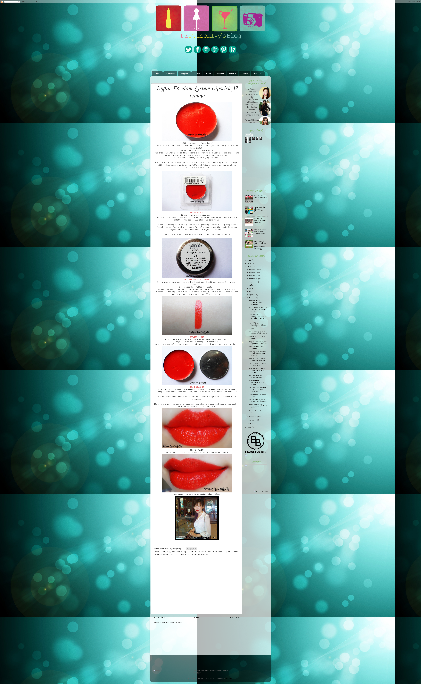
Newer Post (160, 618)
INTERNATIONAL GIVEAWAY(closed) (260, 198)
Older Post (233, 618)
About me (170, 73)
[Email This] (187, 549)
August (252, 282)
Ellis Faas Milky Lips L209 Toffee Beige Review (258, 309)
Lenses (244, 73)
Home (157, 73)
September (253, 279)
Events (232, 73)
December (253, 269)
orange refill (184, 554)
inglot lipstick (231, 552)
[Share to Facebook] (194, 549)
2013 (249, 266)
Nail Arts (257, 73)
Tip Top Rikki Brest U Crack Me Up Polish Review (258, 370)
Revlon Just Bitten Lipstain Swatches (257, 359)
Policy (196, 73)
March (252, 298)
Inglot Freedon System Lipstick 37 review (205, 552)
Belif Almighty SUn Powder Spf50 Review (258, 333)
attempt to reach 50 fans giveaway (260, 220)
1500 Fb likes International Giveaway (255, 302)
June (251, 288)
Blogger (229, 678)
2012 (249, 424)
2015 (249, 260)
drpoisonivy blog (179, 552)
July (251, 285)
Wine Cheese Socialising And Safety (256, 382)
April (252, 295)
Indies (208, 73)
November (253, 272)
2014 (249, 263)
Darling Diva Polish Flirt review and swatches (257, 354)
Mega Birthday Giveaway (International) (260, 209)
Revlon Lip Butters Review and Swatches (258, 400)
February (253, 417)
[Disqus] (197, 584)
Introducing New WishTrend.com (255, 376)
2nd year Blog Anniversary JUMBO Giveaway (260, 232)
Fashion (220, 73)
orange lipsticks (170, 554)
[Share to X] (191, 549)
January (252, 420)
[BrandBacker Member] (256, 453)
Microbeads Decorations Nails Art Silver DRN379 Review (257, 317)
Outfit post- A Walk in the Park (257, 364)
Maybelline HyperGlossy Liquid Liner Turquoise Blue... (257, 326)
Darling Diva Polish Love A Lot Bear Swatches (257, 389)
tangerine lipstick (200, 554)
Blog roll (184, 73)
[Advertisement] (210, 62)
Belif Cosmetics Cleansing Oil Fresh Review (258, 406)
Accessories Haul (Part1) (256, 348)
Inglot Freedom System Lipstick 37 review (258, 343)
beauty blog (165, 552)
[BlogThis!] (189, 549)
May (251, 291)
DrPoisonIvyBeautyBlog (172, 549)
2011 (249, 427)
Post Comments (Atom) (174, 623)
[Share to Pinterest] (196, 549)
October (252, 275)
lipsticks (157, 554)
